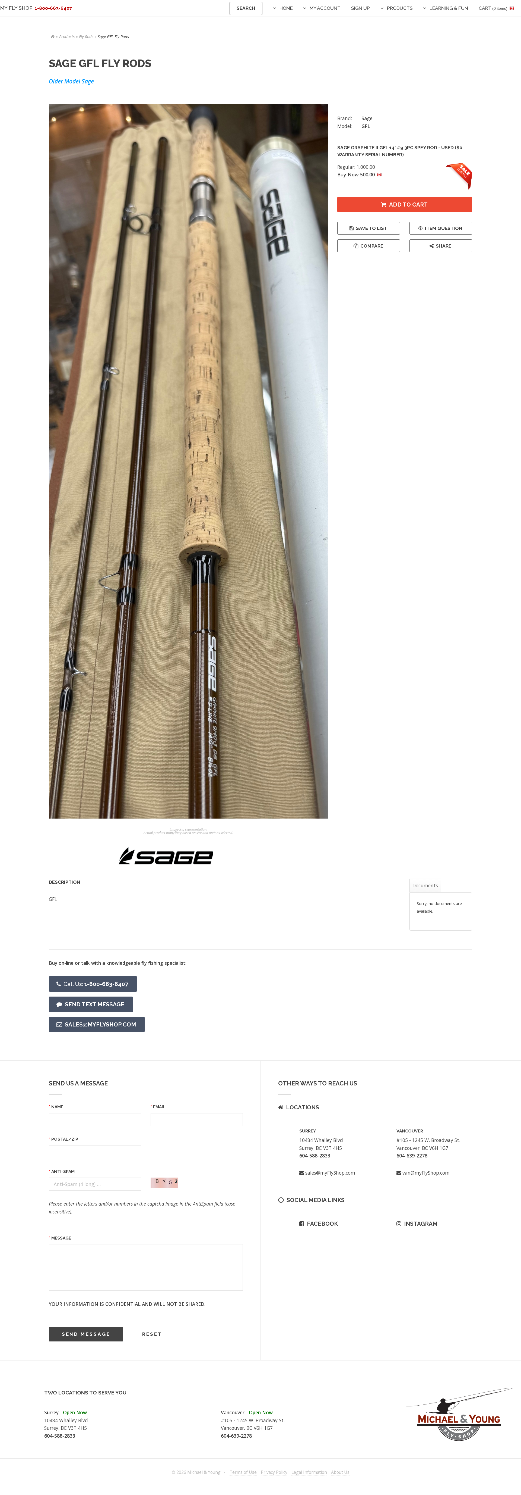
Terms (243, 1472)
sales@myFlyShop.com (330, 1172)
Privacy (274, 1472)
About (340, 1472)
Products (400, 8)
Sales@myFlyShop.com (100, 1024)
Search (246, 8)
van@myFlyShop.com (426, 1172)
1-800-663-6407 (95, 984)
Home (286, 8)
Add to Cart (408, 204)
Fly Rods (86, 36)
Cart (493, 8)
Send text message (94, 1004)
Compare (371, 246)
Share (443, 246)
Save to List (371, 228)
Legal (309, 1472)
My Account (325, 8)
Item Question (443, 228)
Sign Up (360, 8)
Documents (425, 885)
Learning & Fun (449, 8)
